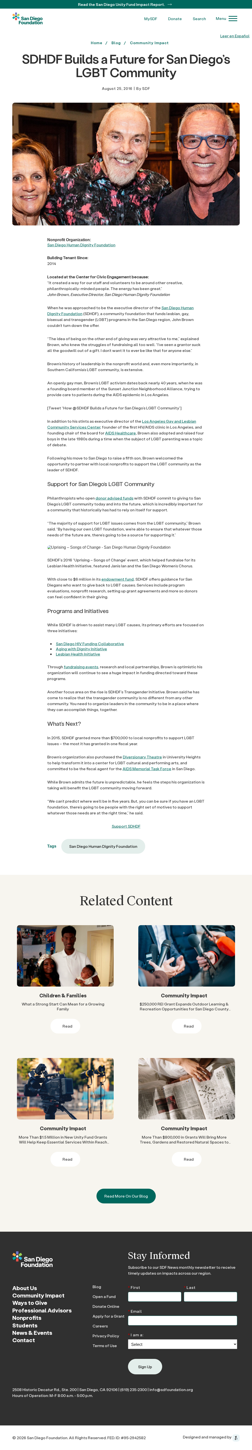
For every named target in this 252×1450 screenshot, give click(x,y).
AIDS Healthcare (120, 432)
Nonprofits (26, 1317)
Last (190, 1287)
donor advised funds (114, 498)
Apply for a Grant (109, 1316)
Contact (23, 1340)
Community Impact (149, 42)
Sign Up (145, 1366)
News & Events (32, 1332)
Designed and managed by (207, 1436)
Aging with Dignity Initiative (81, 648)
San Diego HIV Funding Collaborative (90, 643)
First (134, 1287)
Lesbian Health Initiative (78, 653)
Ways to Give (29, 1302)
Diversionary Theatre (142, 756)
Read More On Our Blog (126, 1196)
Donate (175, 18)
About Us (24, 1288)
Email (135, 1311)
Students (24, 1325)
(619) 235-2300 (133, 1389)
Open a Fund (104, 1296)
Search (199, 18)
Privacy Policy (106, 1335)
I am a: (135, 1334)
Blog (97, 1286)
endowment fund (117, 579)
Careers (100, 1325)
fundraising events (81, 666)
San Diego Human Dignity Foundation (81, 244)
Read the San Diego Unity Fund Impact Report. (122, 4)
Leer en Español (235, 35)
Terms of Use (105, 1345)
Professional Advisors (42, 1310)
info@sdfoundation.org (171, 1389)
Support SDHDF (126, 826)
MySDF (150, 18)
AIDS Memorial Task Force (147, 768)
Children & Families (63, 995)
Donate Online (106, 1306)
